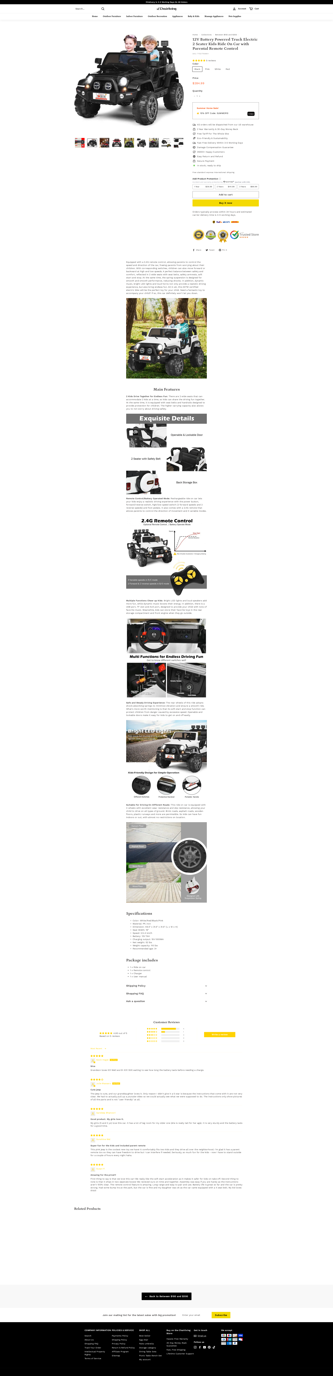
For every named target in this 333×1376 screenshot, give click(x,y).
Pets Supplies (235, 16)
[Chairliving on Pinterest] (209, 1347)
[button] (199, 60)
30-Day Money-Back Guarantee (176, 1344)
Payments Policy (120, 1336)
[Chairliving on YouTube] (204, 1347)
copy (251, 114)
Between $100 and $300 (226, 35)
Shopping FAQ (135, 993)
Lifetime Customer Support (180, 1354)
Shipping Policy (135, 985)
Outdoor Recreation (157, 16)
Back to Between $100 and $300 (168, 1296)
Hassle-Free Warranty (177, 1339)
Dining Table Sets (147, 1351)
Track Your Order (93, 1348)
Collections (206, 35)
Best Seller (144, 1336)
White (218, 69)
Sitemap (116, 1355)
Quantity (197, 91)
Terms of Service (93, 1358)
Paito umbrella (146, 1344)
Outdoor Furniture (112, 16)
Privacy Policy (119, 1344)
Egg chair (143, 1340)
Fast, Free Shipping (175, 1350)
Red (228, 69)
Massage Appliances (213, 16)
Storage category (147, 1348)
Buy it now (225, 203)
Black (197, 69)
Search (88, 1336)
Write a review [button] (220, 1034)
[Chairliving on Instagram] (195, 1347)
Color (195, 63)
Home (95, 16)
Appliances (177, 16)
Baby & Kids (193, 16)
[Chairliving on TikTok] (214, 1347)
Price (195, 78)
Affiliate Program (120, 1351)
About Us (89, 1340)
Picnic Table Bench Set (150, 1355)
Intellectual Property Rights (95, 1353)
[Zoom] (129, 80)
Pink (207, 69)
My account (145, 1359)
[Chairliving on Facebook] (199, 1347)
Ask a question (135, 1001)
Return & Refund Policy (123, 1348)
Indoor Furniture (134, 16)
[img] (97, 1056)
